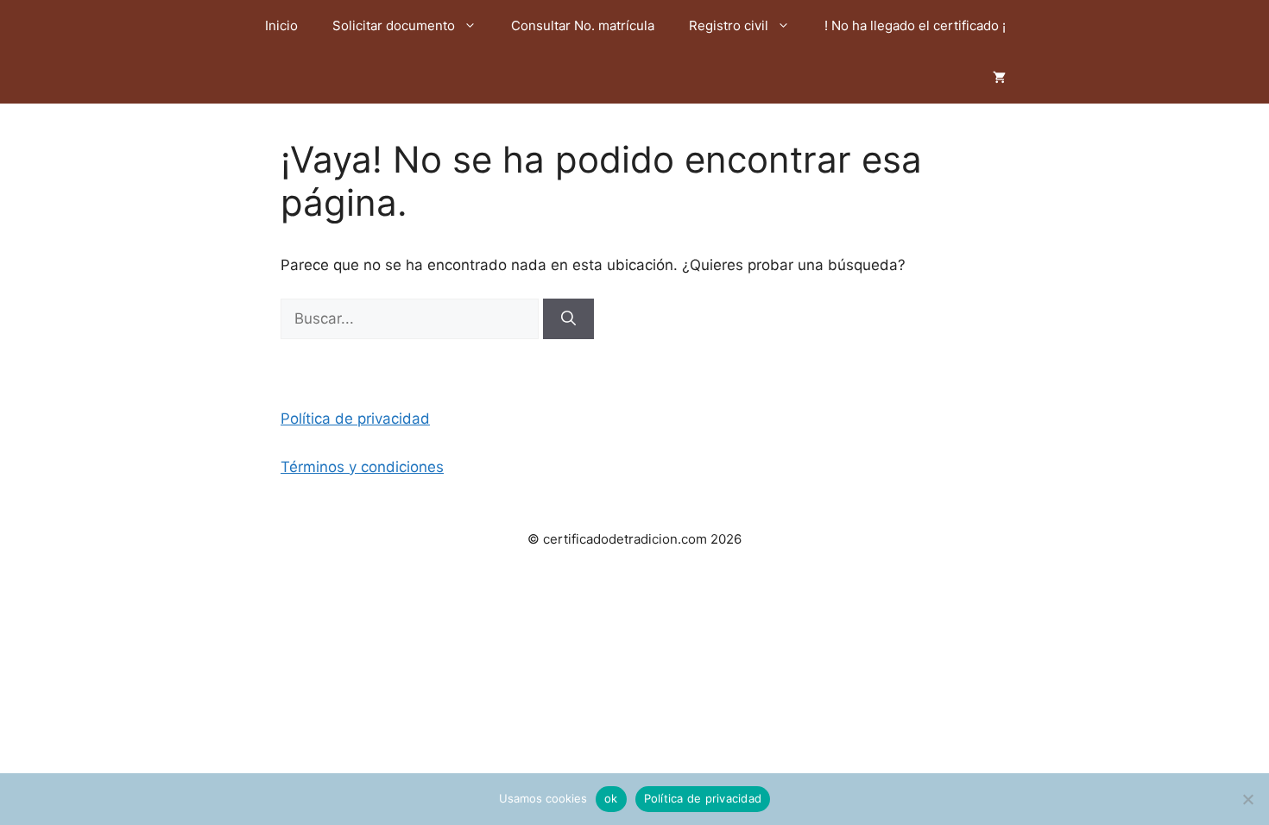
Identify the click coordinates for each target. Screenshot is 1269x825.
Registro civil (728, 25)
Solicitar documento (393, 25)
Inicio (281, 25)
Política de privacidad (355, 418)
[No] (1247, 799)
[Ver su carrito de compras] (999, 78)
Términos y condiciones (362, 466)
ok (611, 798)
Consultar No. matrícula (582, 25)
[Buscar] (568, 319)
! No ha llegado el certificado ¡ (915, 25)
